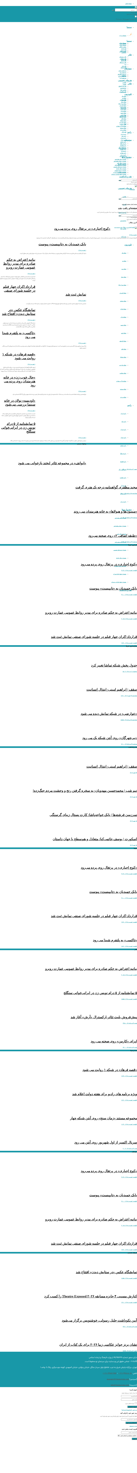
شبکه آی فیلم (122, 341)
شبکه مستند (123, 389)
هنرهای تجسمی (125, 188)
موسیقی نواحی (122, 76)
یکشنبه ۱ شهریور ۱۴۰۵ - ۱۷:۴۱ (129, 1076)
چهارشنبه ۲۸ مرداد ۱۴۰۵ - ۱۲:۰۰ (129, 493)
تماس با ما (129, 13)
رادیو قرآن (123, 151)
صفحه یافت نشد (126, 204)
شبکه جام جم (122, 365)
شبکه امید (123, 333)
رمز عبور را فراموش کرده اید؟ (129, 1410)
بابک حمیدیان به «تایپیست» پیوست (62, 244)
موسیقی (128, 68)
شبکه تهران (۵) (122, 285)
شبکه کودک (123, 309)
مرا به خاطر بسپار (129, 1403)
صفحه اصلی (128, 3)
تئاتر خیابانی (123, 58)
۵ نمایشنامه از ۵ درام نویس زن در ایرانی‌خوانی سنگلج (18, 427)
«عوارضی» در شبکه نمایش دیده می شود (109, 713)
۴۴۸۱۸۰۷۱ (127, 1373)
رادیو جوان (123, 437)
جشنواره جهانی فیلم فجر (120, 526)
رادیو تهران (123, 429)
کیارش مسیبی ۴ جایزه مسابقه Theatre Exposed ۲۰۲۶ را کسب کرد (90, 1296)
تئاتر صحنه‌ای (122, 57)
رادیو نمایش (123, 445)
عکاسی (124, 82)
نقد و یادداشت (125, 176)
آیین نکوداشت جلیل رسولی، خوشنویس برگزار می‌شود (99, 1320)
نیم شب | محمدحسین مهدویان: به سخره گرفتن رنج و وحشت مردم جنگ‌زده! (85, 790)
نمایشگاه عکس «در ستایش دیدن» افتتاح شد (106, 1272)
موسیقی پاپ (123, 72)
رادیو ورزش (123, 155)
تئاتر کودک (123, 60)
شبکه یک (124, 253)
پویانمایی (123, 52)
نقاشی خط (123, 228)
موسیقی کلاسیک (122, 74)
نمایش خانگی (122, 47)
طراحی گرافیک (122, 86)
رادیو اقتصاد (123, 461)
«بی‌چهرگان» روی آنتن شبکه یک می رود (109, 738)
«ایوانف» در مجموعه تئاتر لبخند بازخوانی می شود (52, 463)
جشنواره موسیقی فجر (120, 542)
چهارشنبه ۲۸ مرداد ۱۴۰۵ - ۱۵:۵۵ (129, 720)
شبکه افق (123, 349)
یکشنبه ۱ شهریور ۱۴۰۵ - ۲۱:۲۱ (129, 570)
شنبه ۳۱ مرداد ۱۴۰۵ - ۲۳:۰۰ (130, 1047)
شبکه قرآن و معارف (121, 381)
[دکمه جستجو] (113, 10)
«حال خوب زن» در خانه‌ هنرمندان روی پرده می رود (19, 381)
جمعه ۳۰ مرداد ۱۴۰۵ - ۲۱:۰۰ (130, 469)
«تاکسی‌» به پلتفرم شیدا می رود (115, 940)
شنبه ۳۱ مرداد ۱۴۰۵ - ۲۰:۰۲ (130, 1148)
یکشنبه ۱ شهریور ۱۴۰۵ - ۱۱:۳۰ (129, 1124)
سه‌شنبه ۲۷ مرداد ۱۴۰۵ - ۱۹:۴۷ (129, 541)
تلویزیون (128, 245)
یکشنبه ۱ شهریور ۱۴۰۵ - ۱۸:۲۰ (129, 946)
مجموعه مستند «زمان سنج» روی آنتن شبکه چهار (103, 1118)
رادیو (130, 405)
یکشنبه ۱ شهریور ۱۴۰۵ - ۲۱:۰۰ (129, 594)
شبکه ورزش (123, 397)
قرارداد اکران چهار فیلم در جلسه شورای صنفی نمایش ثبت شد (94, 637)
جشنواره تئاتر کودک (121, 168)
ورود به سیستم (133, 1426)
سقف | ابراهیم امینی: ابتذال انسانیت (111, 689)
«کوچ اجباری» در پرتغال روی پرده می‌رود (82, 228)
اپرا (125, 64)
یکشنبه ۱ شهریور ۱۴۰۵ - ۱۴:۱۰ (129, 1302)
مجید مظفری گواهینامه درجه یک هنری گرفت (106, 487)
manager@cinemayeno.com (118, 1379)
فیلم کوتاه (123, 48)
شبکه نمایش (123, 301)
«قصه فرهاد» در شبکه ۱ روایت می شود (110, 1070)
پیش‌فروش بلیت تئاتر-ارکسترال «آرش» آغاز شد (104, 1017)
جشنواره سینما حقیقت (120, 566)
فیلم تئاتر (124, 132)
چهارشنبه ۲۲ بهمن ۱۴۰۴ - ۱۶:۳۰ (129, 695)
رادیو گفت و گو (122, 469)
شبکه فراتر (123, 317)
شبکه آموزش (122, 293)
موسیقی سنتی (122, 70)
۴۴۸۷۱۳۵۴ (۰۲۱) (110, 1373)
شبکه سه (123, 269)
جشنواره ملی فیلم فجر (120, 518)
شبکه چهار (123, 277)
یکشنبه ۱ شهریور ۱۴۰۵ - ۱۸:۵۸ (129, 1278)
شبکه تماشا (123, 357)
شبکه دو (124, 261)
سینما (129, 27)
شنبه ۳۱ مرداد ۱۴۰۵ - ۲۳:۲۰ (130, 1326)
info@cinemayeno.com (120, 1385)
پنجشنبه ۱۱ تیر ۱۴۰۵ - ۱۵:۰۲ (130, 671)
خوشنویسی (123, 220)
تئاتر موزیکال (122, 62)
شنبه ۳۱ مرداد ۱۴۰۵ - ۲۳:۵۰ (130, 1023)
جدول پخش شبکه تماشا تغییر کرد (114, 665)
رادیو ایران (123, 413)
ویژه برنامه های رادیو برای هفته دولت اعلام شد (104, 1094)
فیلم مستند (123, 67)
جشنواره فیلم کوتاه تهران (119, 574)
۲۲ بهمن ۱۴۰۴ (133, 772)
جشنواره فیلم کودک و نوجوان (118, 582)
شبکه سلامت (123, 373)
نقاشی (124, 84)
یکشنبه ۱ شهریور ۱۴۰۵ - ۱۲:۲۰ (129, 1100)
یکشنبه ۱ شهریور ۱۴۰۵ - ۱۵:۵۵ (129, 999)
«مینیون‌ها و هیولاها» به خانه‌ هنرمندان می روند (105, 511)
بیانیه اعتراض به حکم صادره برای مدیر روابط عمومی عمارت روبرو (19, 263)
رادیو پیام (123, 421)
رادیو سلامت (123, 149)
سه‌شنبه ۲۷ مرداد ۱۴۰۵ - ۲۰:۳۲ (129, 517)
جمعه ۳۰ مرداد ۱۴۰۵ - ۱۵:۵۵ (130, 1350)
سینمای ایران (122, 43)
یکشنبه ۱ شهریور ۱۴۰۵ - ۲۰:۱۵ (129, 618)
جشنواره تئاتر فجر (121, 163)
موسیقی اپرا (123, 78)
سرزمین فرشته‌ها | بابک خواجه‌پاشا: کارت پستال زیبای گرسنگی (93, 815)
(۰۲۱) (121, 1373)
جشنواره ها (127, 157)
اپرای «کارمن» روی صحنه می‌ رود (114, 1041)
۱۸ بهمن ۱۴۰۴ (133, 796)
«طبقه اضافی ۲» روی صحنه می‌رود (112, 535)
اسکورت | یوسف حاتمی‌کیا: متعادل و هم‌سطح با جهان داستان (95, 839)
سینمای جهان (122, 45)
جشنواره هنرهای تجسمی (119, 550)
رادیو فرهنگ (123, 453)
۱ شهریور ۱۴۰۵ (133, 235)
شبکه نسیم (123, 325)
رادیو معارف (123, 153)
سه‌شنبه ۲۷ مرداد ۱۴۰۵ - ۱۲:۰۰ (129, 744)
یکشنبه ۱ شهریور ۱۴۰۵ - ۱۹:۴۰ (129, 643)
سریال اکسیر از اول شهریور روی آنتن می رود (105, 1142)
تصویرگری (123, 236)
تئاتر (130, 83)
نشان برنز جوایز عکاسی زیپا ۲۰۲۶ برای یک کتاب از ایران (98, 1344)
